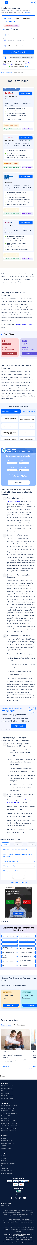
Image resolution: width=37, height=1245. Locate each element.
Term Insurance (8, 72)
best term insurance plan (23, 324)
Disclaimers (5, 921)
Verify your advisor (6, 1170)
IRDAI (2, 1206)
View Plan (19, 726)
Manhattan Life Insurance (9, 426)
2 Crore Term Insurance (26, 952)
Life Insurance (23, 944)
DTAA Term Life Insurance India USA (9, 419)
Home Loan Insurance (8, 961)
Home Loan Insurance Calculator (25, 961)
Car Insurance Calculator (8, 1128)
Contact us (4, 1168)
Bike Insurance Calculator (8, 1131)
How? (18, 844)
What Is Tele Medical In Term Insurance (14, 849)
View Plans (18, 482)
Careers (3, 1160)
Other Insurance (8, 1098)
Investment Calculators (10, 1105)
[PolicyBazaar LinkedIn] (20, 1197)
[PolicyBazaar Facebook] (11, 1197)
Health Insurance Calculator (9, 1123)
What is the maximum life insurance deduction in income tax (17, 855)
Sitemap (3, 1158)
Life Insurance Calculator (8, 952)
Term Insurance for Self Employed (8, 956)
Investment (7, 1093)
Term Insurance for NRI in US (10, 411)
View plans (10, 1005)
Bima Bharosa (9, 1206)
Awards (3, 1145)
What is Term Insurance (26, 948)
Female (15, 29)
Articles (3, 1138)
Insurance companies (7, 1143)
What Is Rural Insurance (10, 861)
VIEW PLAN (10, 353)
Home (2, 72)
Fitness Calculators (9, 1108)
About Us (4, 1155)
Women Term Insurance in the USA (9, 433)
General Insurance (9, 1086)
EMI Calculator (5, 1115)
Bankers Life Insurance (27, 426)
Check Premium (25, 93)
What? (5, 844)
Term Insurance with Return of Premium (7, 948)
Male (7, 29)
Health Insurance (9, 1096)
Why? (31, 844)
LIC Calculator (23, 965)
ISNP (2, 1165)
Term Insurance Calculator (9, 944)
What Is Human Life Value (10, 866)
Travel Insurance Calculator (9, 1125)
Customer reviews (6, 1140)
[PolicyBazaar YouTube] (24, 1197)
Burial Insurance (27, 432)
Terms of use (7, 65)
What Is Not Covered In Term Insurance (15, 871)
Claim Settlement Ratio (25, 956)
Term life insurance (13, 501)
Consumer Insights (6, 1148)
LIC (3, 965)
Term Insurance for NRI (8, 940)
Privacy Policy (28, 63)
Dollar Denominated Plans (27, 419)
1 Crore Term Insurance (8, 936)
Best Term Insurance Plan (26, 936)
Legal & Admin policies (8, 1163)
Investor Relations (6, 1173)
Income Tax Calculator (7, 1110)
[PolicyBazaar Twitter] (16, 1197)
